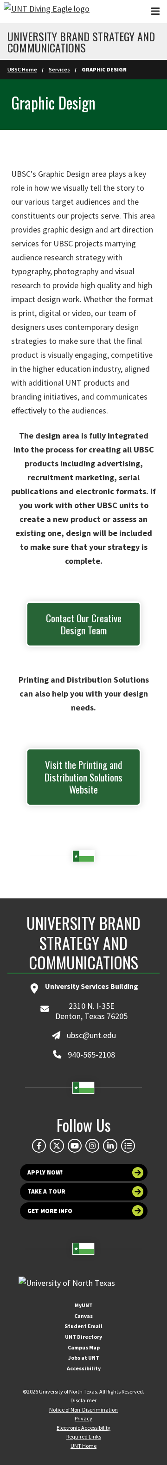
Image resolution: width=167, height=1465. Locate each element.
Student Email (83, 1326)
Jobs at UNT (83, 1357)
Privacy (83, 1418)
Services (59, 69)
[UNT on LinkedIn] (110, 1146)
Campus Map (84, 1347)
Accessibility (84, 1368)
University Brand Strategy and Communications (81, 42)
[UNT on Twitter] (57, 1146)
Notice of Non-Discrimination (83, 1409)
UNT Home (83, 1445)
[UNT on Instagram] (92, 1146)
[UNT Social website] (128, 1146)
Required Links (83, 1436)
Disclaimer (83, 1400)
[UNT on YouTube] (75, 1146)
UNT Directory (83, 1336)
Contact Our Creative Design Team (84, 624)
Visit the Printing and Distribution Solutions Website (83, 776)
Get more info (49, 1211)
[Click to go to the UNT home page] (47, 11)
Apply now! (45, 1172)
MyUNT (84, 1305)
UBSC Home (22, 69)
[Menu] (155, 11)
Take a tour (46, 1191)
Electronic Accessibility (83, 1427)
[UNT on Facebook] (39, 1146)
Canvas (83, 1315)
